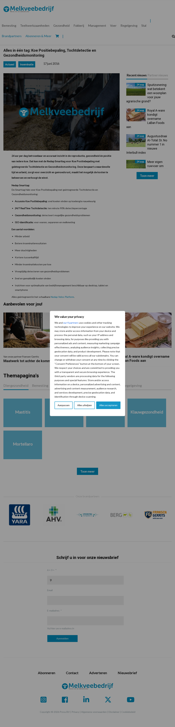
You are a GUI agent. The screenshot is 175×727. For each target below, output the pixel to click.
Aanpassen (64, 405)
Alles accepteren (108, 405)
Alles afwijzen (84, 405)
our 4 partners (70, 322)
